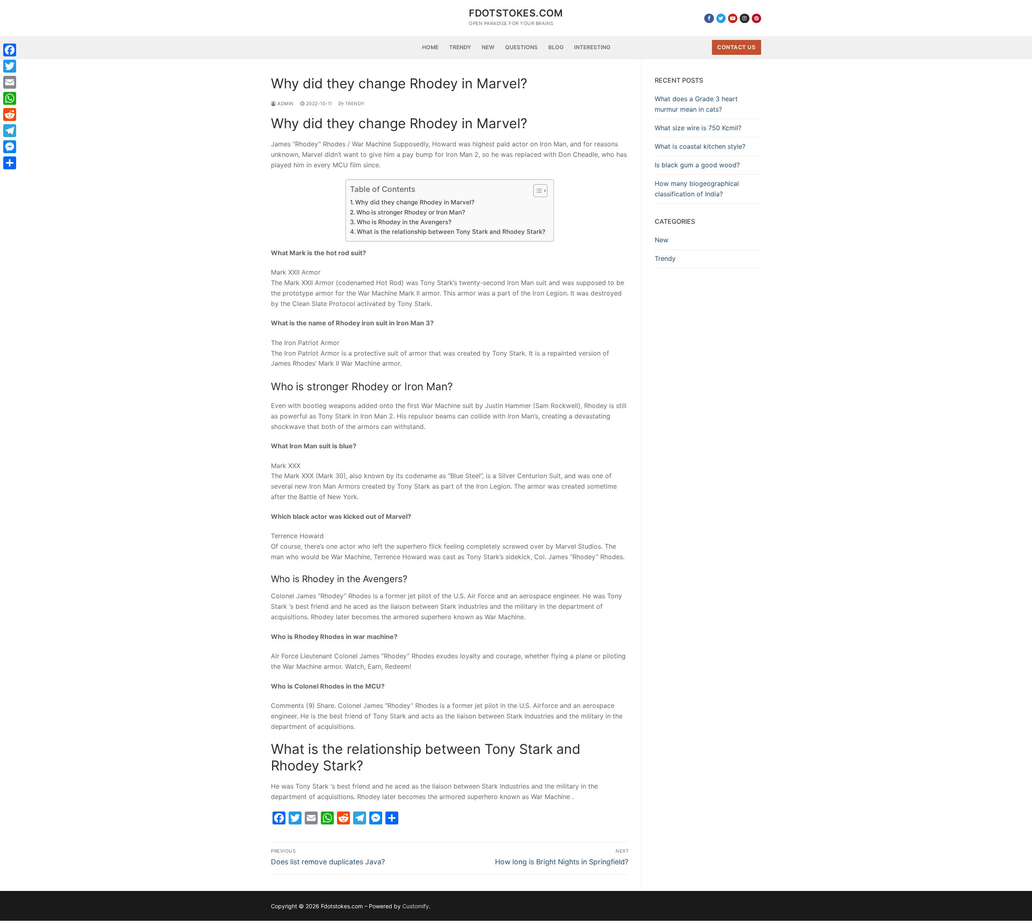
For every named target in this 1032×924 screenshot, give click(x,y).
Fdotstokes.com (516, 13)
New (661, 240)
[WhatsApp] (10, 98)
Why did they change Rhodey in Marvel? (414, 202)
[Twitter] (721, 18)
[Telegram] (10, 131)
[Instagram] (744, 18)
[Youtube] (732, 18)
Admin (285, 103)
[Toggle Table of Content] (536, 191)
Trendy (354, 103)
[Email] (10, 82)
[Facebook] (709, 18)
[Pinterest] (756, 18)
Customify (415, 906)
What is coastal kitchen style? (700, 146)
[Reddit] (10, 114)
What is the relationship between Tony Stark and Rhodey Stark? (451, 231)
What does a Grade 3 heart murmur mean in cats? (696, 104)
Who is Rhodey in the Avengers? (404, 222)
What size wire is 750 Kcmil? (698, 128)
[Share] (10, 163)
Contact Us (736, 47)
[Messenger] (10, 147)
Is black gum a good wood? (697, 165)
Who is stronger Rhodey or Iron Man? (410, 212)
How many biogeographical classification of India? (697, 188)
